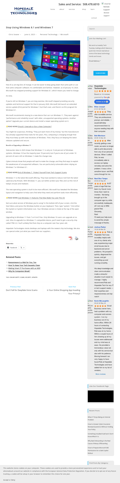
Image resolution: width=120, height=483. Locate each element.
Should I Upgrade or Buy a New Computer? (35, 126)
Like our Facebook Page (99, 386)
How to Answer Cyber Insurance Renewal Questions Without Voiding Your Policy (100, 427)
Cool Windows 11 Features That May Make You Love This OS (41, 198)
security (28, 277)
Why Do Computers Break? (19, 271)
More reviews (101, 374)
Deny (13, 480)
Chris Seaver (14, 34)
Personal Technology (49, 34)
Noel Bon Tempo (101, 178)
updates (34, 277)
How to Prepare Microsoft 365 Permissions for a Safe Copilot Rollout (98, 450)
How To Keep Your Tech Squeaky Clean (24, 265)
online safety (15, 277)
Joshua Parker (100, 227)
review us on (100, 101)
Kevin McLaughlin (101, 301)
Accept (6, 480)
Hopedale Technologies (100, 87)
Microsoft (64, 34)
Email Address (95, 61)
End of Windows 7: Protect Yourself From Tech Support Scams (42, 172)
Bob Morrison (99, 135)
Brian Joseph (99, 106)
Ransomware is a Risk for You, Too (22, 262)
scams (22, 277)
